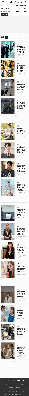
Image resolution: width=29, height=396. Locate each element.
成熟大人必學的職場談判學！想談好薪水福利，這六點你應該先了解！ (21, 269)
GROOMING (22, 8)
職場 (18, 44)
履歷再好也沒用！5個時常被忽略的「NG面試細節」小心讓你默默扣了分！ (21, 187)
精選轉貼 (18, 218)
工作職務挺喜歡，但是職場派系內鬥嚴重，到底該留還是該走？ (21, 150)
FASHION (3, 5)
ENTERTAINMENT (20, 5)
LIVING (17, 11)
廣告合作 (11, 387)
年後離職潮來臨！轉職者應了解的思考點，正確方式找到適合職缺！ (21, 231)
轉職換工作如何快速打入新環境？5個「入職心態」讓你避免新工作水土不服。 (21, 294)
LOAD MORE (14, 369)
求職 (18, 326)
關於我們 (6, 385)
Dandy (18, 73)
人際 (18, 289)
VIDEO (26, 11)
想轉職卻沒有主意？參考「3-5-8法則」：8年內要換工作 (21, 49)
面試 (18, 263)
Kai (17, 318)
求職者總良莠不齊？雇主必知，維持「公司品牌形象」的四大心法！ (21, 332)
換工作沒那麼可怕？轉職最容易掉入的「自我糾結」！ (21, 106)
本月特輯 (4, 14)
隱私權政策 (14, 385)
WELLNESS (4, 8)
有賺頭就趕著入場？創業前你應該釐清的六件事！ (21, 87)
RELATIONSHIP (5, 11)
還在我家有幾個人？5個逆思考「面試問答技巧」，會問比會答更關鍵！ (21, 250)
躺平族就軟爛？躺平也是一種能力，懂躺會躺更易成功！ (21, 68)
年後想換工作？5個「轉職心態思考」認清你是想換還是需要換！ (21, 313)
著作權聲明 (22, 385)
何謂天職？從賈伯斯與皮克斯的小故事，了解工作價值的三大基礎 (21, 212)
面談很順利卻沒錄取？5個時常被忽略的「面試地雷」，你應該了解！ (21, 350)
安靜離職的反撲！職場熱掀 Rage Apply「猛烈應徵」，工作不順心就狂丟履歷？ (21, 168)
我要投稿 (18, 387)
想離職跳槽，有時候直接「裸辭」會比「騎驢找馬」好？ (21, 131)
